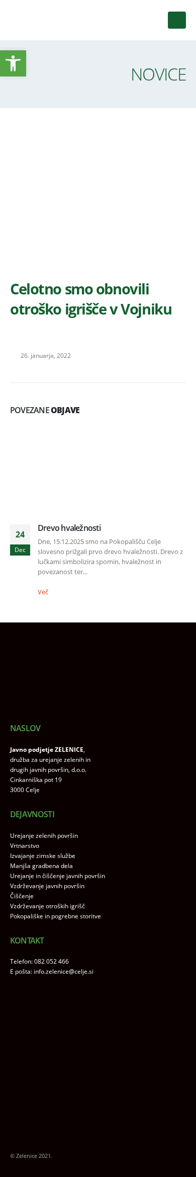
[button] (177, 20)
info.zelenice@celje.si (63, 971)
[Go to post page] (98, 467)
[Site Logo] (42, 20)
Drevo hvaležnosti (69, 527)
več (44, 591)
